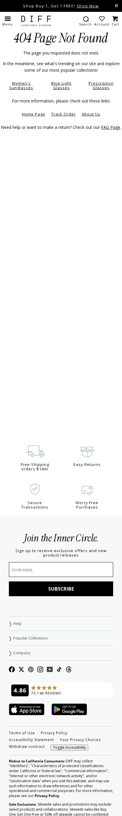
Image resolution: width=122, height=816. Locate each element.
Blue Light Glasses (61, 85)
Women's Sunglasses (21, 85)
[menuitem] (85, 21)
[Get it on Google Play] (69, 709)
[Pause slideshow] (116, 5)
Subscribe (61, 589)
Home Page (33, 114)
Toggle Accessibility (69, 747)
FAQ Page (110, 127)
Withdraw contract (27, 747)
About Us (91, 114)
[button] (7, 21)
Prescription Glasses (101, 85)
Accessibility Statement (31, 740)
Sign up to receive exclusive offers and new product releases (61, 553)
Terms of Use (22, 733)
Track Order (63, 114)
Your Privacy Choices (80, 740)
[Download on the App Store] (26, 709)
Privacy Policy (54, 733)
